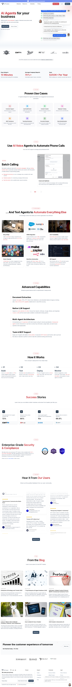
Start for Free (36, 539)
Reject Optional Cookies (22, 680)
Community (32, 3)
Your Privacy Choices (22, 684)
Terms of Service (63, 672)
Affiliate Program (52, 675)
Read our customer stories (47, 59)
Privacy (61, 675)
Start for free (5, 26)
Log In (62, 3)
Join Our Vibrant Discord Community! (37, 1)
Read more (36, 632)
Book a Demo (55, 3)
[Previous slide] (31, 192)
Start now (66, 646)
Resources (25, 3)
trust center (10, 458)
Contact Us (39, 677)
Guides (38, 672)
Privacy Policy (4, 680)
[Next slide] (41, 192)
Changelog (39, 675)
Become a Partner (52, 672)
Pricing (39, 3)
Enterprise (19, 3)
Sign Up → (67, 3)
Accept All (31, 680)
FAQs (38, 679)
